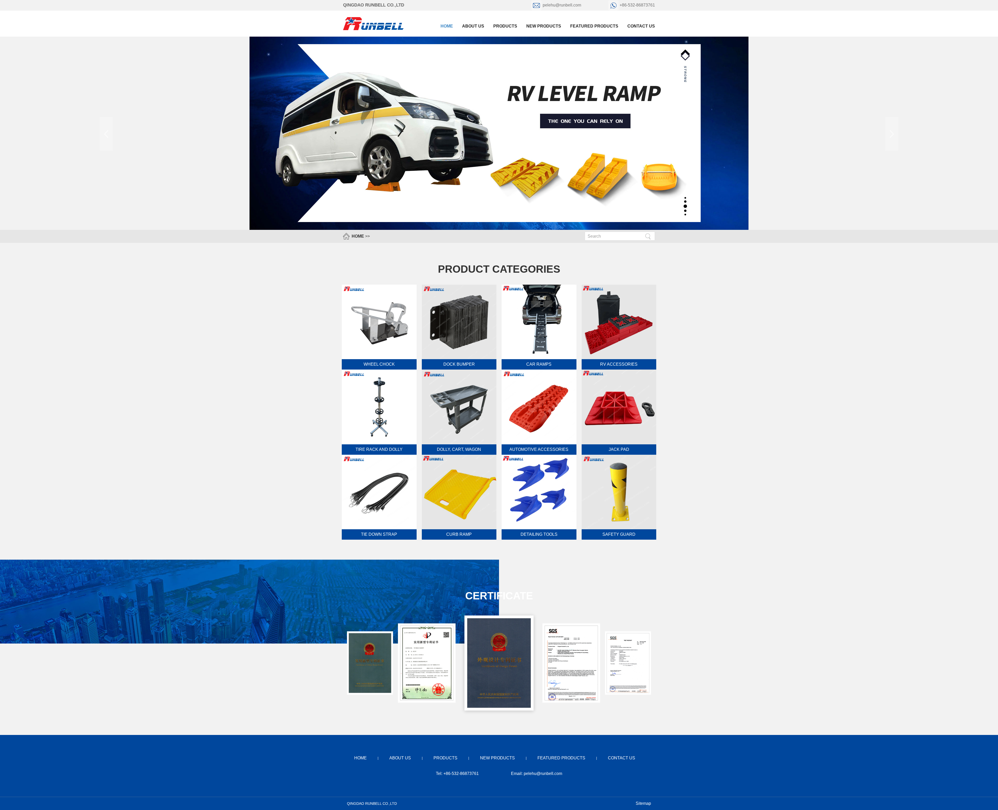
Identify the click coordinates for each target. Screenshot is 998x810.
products (505, 26)
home (360, 758)
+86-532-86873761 (637, 5)
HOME (358, 236)
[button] (891, 134)
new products (543, 26)
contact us (641, 26)
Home (447, 26)
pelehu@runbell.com (562, 5)
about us (473, 26)
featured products (594, 26)
